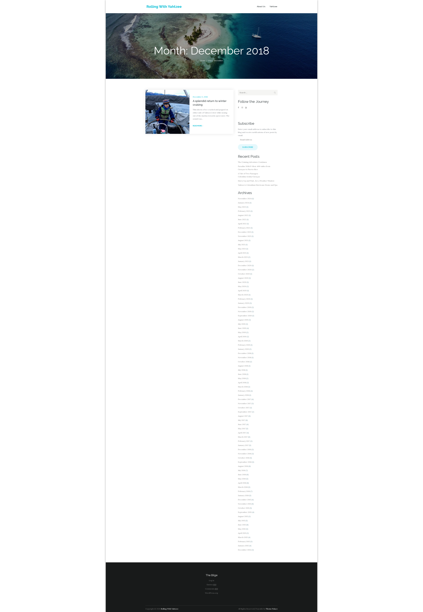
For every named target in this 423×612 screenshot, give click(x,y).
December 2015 (244, 500)
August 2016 (243, 466)
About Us (261, 7)
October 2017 (243, 408)
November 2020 (244, 270)
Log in (211, 580)
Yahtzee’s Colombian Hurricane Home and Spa (257, 185)
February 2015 (244, 541)
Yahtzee (273, 7)
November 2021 (244, 236)
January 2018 (243, 395)
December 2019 (244, 307)
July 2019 (241, 324)
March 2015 (243, 537)
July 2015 (241, 520)
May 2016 (242, 479)
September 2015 (244, 512)
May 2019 (242, 332)
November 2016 (244, 454)
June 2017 (242, 424)
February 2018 (244, 391)
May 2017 (242, 428)
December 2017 (244, 399)
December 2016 (244, 449)
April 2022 (242, 224)
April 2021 (242, 253)
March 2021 (243, 257)
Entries (211, 584)
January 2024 (243, 203)
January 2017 (243, 445)
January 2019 (243, 349)
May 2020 (242, 286)
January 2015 (243, 546)
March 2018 (243, 387)
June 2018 (242, 374)
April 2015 (242, 533)
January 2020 (243, 303)
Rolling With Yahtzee (164, 7)
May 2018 (242, 378)
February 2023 (244, 211)
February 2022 (244, 228)
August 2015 (243, 516)
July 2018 (241, 370)
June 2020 (242, 282)
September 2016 (245, 462)
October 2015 (243, 508)
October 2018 (243, 362)
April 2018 (242, 382)
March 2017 (243, 437)
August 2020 (243, 278)
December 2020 (244, 265)
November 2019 (244, 311)
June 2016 (242, 474)
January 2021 (243, 261)
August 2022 (243, 215)
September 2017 (244, 412)
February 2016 (244, 491)
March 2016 (243, 487)
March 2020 (243, 295)
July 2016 (241, 470)
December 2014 (244, 550)
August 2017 (243, 416)
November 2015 (244, 504)
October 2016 (243, 458)
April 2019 (242, 336)
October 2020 (244, 274)
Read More (197, 126)
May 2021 (242, 249)
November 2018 (244, 357)
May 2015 (242, 529)
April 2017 (242, 433)
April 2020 (242, 290)
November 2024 (244, 198)
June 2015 (242, 525)
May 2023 (242, 207)
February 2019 (244, 345)
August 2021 (243, 240)
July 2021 (241, 244)
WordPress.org (211, 593)
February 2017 (244, 441)
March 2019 (243, 341)
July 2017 (241, 420)
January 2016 (243, 495)
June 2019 (242, 328)
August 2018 (243, 366)
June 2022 (242, 219)
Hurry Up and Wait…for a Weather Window (256, 181)
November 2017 (244, 403)
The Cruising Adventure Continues (252, 162)
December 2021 (244, 232)
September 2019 (245, 316)
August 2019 (243, 320)
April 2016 (242, 483)
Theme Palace (272, 609)
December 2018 (244, 353)
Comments (211, 589)
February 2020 (244, 299)
